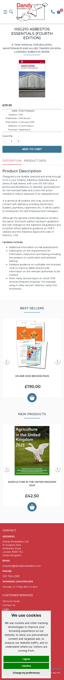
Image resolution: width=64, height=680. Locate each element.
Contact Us (8, 605)
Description (11, 160)
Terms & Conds (11, 601)
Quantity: (7, 135)
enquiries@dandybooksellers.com (21, 565)
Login (5, 609)
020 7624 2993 (11, 576)
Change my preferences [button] (26, 672)
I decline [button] (26, 665)
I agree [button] (26, 658)
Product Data (35, 160)
